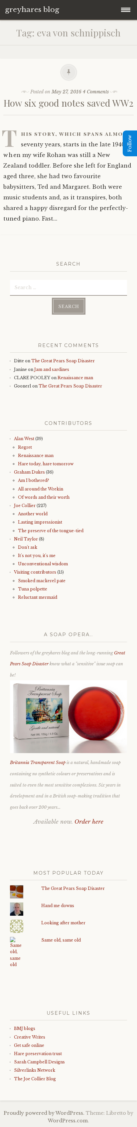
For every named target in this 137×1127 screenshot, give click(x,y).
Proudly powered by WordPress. (44, 1113)
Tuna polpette (32, 589)
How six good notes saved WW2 (68, 103)
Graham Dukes (29, 472)
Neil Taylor (26, 539)
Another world (33, 513)
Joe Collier (25, 505)
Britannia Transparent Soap (38, 762)
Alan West (24, 438)
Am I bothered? (33, 480)
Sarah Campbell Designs (39, 1061)
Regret (25, 447)
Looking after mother (63, 922)
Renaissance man (75, 377)
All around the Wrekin (40, 489)
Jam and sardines (51, 369)
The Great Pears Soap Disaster (63, 360)
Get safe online (29, 1045)
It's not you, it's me (37, 555)
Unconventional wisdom (43, 563)
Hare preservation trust (38, 1053)
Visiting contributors (35, 572)
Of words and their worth (43, 497)
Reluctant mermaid (37, 597)
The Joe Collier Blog (35, 1078)
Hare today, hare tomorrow (45, 463)
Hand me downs (57, 905)
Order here (88, 821)
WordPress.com (68, 1121)
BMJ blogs (24, 1028)
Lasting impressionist (40, 522)
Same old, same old (61, 940)
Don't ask (27, 547)
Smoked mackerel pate (42, 580)
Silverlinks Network (34, 1070)
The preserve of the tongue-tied (50, 530)
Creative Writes (29, 1037)
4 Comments (96, 92)
